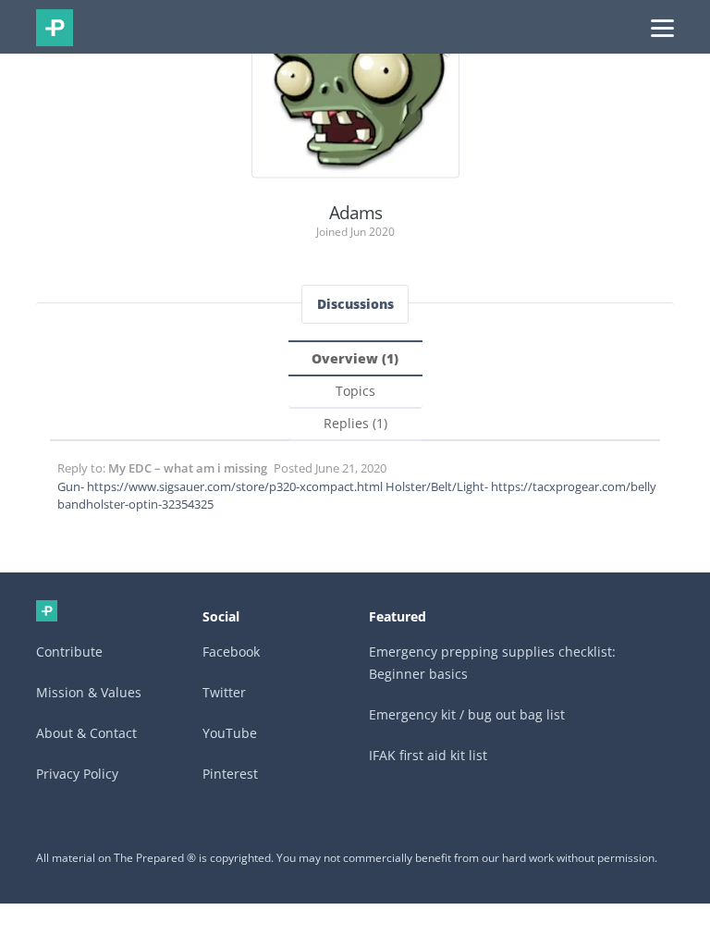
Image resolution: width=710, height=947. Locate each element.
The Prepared (54, 27)
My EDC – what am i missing (187, 468)
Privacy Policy (77, 773)
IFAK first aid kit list (428, 755)
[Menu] (662, 27)
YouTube (229, 733)
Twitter (224, 692)
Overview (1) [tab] (355, 358)
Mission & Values (88, 692)
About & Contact (86, 733)
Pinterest (230, 773)
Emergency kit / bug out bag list (467, 714)
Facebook (231, 651)
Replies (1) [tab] (355, 423)
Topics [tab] (355, 391)
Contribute (69, 651)
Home (46, 610)
